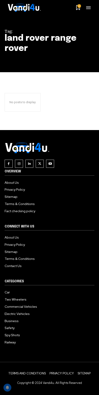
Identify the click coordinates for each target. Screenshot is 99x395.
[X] (40, 164)
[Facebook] (9, 164)
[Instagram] (19, 164)
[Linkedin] (29, 164)
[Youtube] (50, 164)
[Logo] (26, 7)
